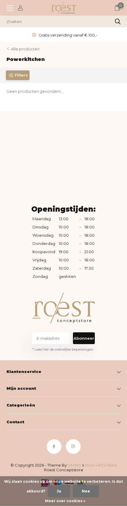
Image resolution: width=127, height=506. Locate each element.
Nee (86, 491)
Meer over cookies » (65, 501)
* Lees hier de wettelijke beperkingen (62, 349)
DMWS (74, 465)
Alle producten (25, 49)
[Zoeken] (118, 21)
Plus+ (90, 465)
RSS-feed (107, 465)
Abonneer (84, 338)
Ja (59, 491)
